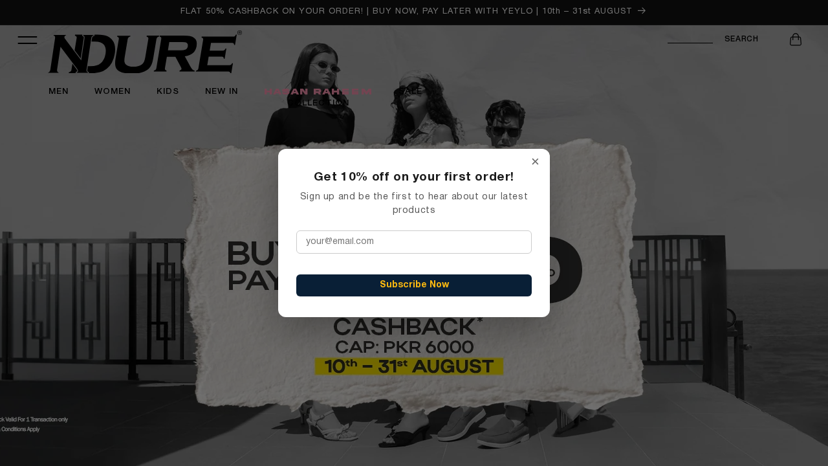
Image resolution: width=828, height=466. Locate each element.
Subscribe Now (414, 285)
